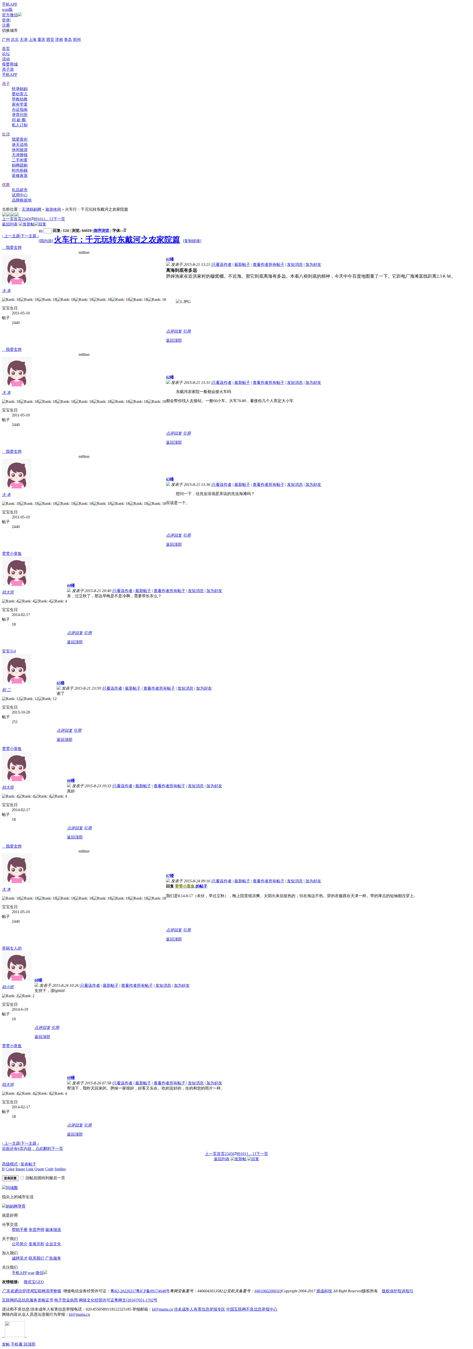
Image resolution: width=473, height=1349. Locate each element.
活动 (6, 59)
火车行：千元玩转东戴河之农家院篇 (117, 239)
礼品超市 (20, 190)
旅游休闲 (53, 209)
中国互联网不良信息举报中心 (251, 1309)
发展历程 (36, 1244)
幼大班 (8, 592)
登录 (6, 20)
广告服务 (53, 1258)
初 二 (6, 690)
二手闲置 (20, 160)
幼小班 (8, 987)
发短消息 (295, 264)
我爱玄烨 (12, 247)
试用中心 (20, 195)
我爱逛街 (20, 139)
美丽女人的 (12, 948)
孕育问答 (20, 115)
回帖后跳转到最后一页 (45, 1178)
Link (30, 1169)
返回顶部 (174, 340)
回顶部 (29, 1344)
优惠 (6, 185)
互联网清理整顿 (47, 1291)
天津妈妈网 (31, 209)
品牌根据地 (22, 200)
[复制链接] (192, 241)
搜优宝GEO (34, 1282)
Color (10, 1169)
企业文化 (53, 1244)
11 (43, 219)
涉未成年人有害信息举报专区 (199, 1309)
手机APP (9, 4)
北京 (15, 39)
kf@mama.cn (162, 1309)
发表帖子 (28, 1164)
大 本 (6, 291)
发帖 (6, 1344)
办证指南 (20, 109)
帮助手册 (20, 1230)
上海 (32, 39)
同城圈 (12, 1188)
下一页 (59, 219)
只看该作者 (222, 264)
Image (20, 1169)
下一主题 (30, 236)
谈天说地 (20, 144)
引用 (187, 331)
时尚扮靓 (20, 170)
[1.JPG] (183, 301)
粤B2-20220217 (123, 1291)
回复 (178, 331)
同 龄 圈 (19, 120)
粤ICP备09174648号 (153, 1291)
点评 (170, 331)
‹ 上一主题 (11, 236)
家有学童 (20, 104)
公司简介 (20, 1244)
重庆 (41, 39)
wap (31, 1273)
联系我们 (36, 1258)
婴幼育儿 (20, 94)
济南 (59, 39)
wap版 (7, 9)
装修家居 (20, 175)
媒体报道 (53, 1230)
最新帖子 (242, 264)
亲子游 (8, 69)
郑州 (77, 39)
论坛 (6, 54)
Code (49, 1169)
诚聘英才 (20, 1258)
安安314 (9, 651)
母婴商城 (10, 64)
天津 (24, 39)
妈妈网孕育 (16, 1206)
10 (39, 219)
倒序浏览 (101, 230)
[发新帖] (26, 224)
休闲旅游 (20, 150)
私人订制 (20, 125)
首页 (6, 49)
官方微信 (10, 15)
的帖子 (191, 886)
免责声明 (36, 1230)
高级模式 (10, 1164)
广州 (6, 39)
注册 (6, 25)
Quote (39, 1169)
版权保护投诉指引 (397, 1291)
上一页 (8, 219)
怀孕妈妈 (20, 89)
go (41, 230)
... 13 (49, 219)
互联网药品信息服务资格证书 (27, 1300)
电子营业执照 (66, 1300)
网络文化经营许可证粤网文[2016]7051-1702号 (118, 1300)
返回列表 (10, 224)
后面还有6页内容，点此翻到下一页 (32, 1148)
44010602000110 (268, 1291)
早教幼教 (20, 99)
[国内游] (46, 241)
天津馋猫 (20, 155)
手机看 (17, 1344)
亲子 (6, 84)
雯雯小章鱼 (12, 553)
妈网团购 (20, 165)
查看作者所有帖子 (268, 264)
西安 (50, 39)
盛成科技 (324, 1291)
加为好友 (313, 264)
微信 (39, 1273)
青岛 (68, 39)
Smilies (60, 1169)
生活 (6, 134)
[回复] (40, 224)
